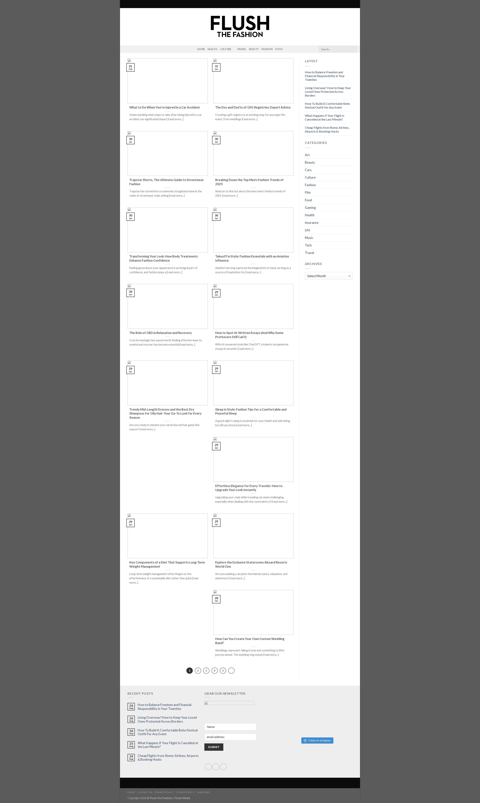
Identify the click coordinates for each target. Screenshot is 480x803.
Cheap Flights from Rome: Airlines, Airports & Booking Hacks (327, 129)
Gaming (310, 208)
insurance (311, 223)
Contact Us (144, 792)
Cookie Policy (185, 792)
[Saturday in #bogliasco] (334, 704)
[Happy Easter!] (298, 724)
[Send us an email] (215, 766)
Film (308, 192)
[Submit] (353, 49)
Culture (225, 49)
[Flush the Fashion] (240, 27)
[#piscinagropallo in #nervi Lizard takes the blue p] (334, 724)
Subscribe (203, 792)
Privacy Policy (164, 792)
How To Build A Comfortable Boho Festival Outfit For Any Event (327, 105)
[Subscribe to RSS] (130, 49)
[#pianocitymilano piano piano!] (298, 704)
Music (309, 238)
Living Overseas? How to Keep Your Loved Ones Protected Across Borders (328, 91)
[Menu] (125, 4)
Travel (241, 49)
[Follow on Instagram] (125, 49)
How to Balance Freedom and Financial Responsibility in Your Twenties (325, 75)
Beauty (254, 49)
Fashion (267, 49)
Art (307, 155)
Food (279, 49)
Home (201, 49)
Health (213, 49)
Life (307, 230)
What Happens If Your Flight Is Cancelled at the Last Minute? (324, 117)
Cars (308, 170)
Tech (308, 245)
